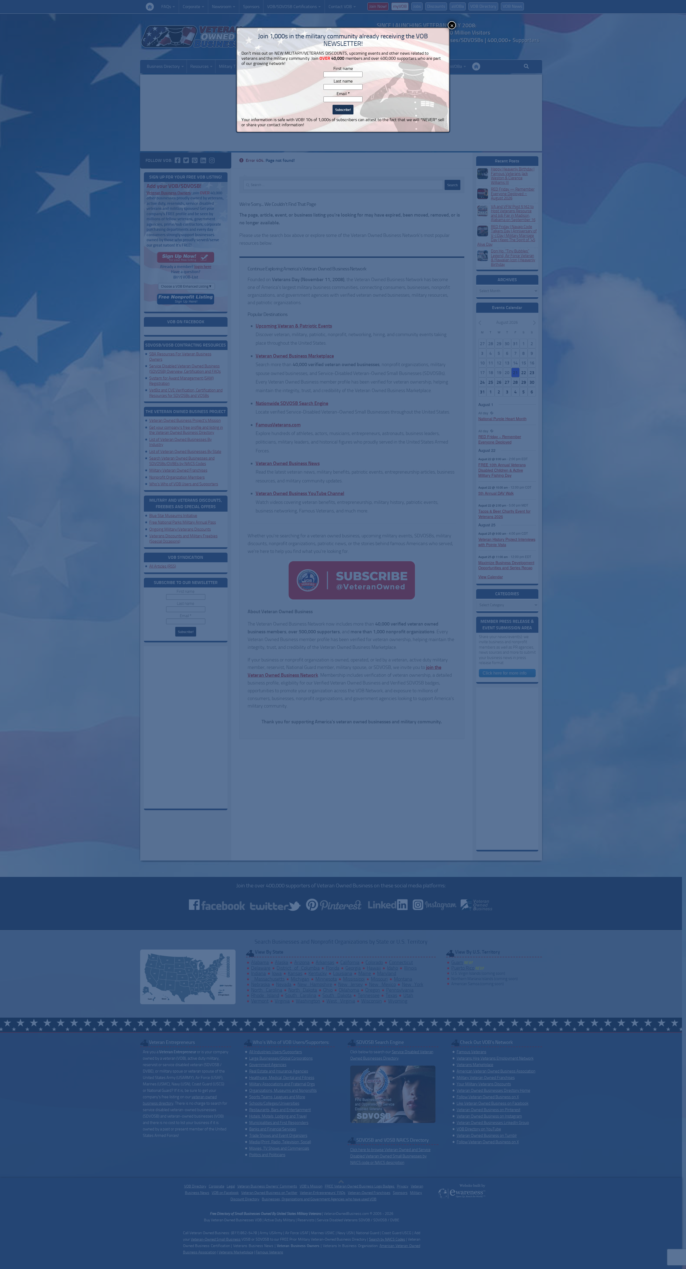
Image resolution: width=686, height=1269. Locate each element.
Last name (343, 81)
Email (343, 93)
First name (343, 68)
